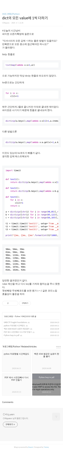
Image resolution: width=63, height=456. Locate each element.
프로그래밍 (8, 316)
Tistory (46, 447)
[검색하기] (59, 3)
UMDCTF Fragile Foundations (15, 322)
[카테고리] (3, 3)
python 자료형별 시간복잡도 (14, 325)
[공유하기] (11, 303)
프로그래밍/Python (11, 14)
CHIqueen (9, 414)
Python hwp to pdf (11, 335)
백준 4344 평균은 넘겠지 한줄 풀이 (16, 329)
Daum (30, 447)
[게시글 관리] (15, 303)
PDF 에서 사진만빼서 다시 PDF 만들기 (18, 332)
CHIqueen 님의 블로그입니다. (16, 418)
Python (17, 316)
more (58, 346)
